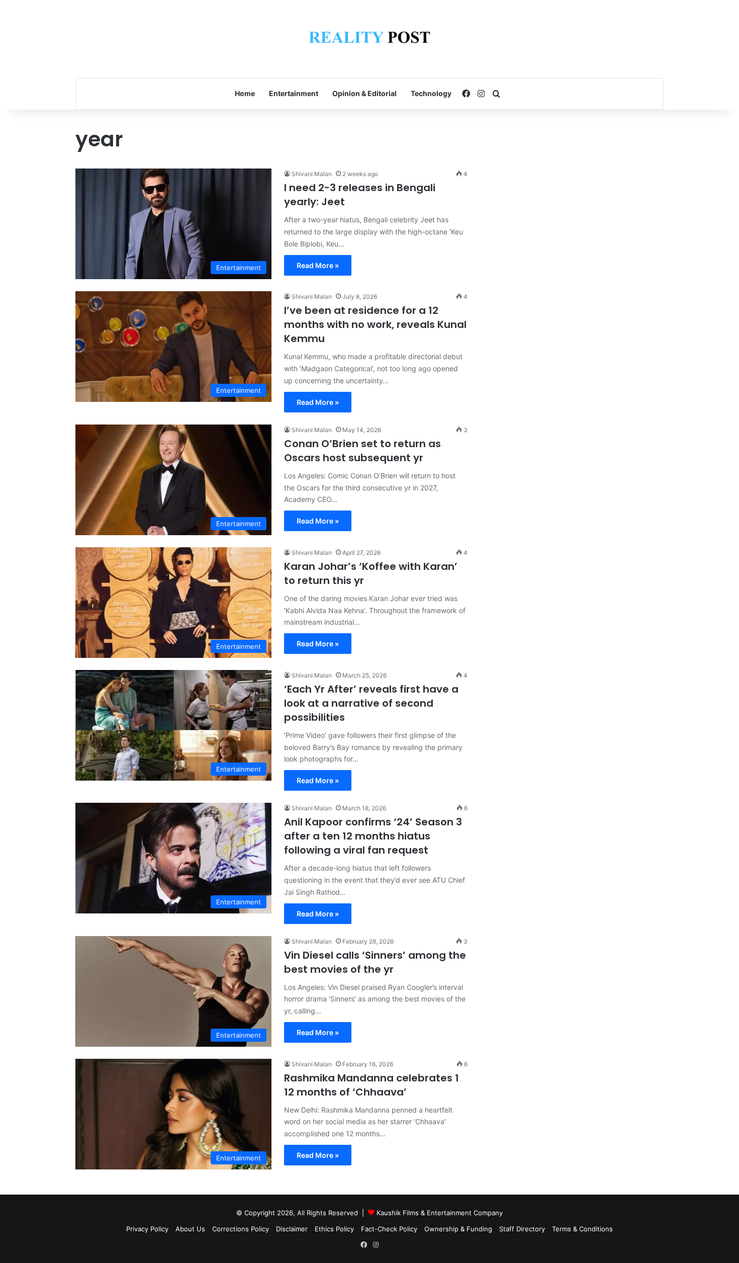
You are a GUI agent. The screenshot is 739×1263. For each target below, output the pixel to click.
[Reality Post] (369, 39)
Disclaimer (292, 1229)
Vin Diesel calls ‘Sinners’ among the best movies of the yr (375, 962)
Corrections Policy (240, 1229)
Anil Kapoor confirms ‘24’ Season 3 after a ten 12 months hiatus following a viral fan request (373, 836)
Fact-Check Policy (389, 1229)
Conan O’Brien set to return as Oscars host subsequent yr (362, 451)
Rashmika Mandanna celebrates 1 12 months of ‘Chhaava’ (371, 1085)
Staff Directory (522, 1229)
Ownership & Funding (458, 1229)
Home (245, 93)
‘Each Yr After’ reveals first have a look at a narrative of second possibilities (371, 703)
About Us (190, 1229)
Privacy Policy (147, 1229)
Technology (431, 93)
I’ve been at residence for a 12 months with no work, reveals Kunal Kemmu (375, 324)
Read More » (318, 265)
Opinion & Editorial (364, 93)
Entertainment (293, 93)
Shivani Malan (312, 174)
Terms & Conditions (582, 1229)
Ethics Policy (334, 1229)
